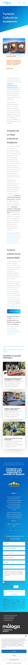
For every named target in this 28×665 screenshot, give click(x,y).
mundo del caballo (12, 299)
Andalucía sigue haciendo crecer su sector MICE (12, 409)
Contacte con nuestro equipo (10, 615)
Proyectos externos (8, 620)
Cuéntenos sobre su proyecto (14, 593)
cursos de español (12, 289)
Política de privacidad (9, 618)
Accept (14, 651)
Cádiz (8, 332)
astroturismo (10, 295)
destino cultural (16, 199)
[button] (26, 636)
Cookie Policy (9, 662)
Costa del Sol (15, 332)
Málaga (16, 326)
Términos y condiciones (9, 616)
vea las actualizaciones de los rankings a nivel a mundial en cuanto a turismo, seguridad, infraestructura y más (14, 238)
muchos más (11, 334)
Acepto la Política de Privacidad (13, 583)
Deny (14, 655)
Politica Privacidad (17, 662)
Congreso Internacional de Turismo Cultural (12, 85)
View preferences (14, 659)
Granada (13, 328)
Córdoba (15, 80)
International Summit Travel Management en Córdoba (13, 379)
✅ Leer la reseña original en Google (14, 525)
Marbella (15, 330)
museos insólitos (12, 297)
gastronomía (15, 287)
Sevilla (9, 328)
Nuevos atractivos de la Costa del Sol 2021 (13, 439)
